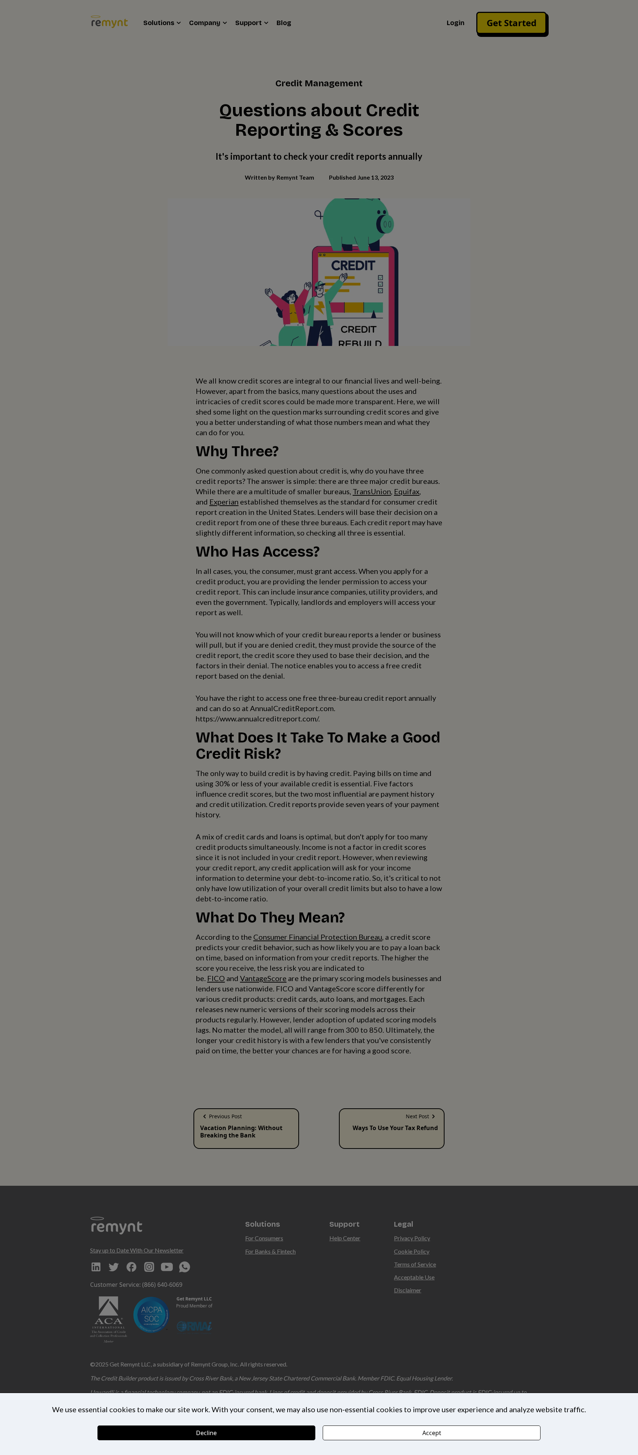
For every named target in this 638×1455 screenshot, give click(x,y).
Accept (431, 1433)
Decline (206, 1433)
